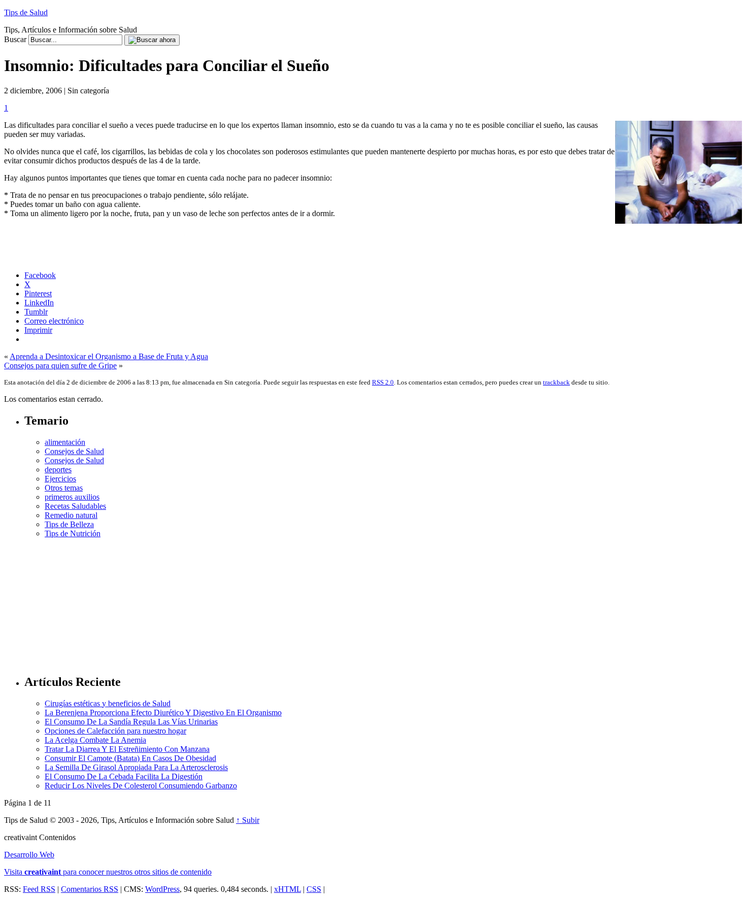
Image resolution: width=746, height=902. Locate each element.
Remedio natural (71, 515)
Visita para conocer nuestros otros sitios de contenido (108, 872)
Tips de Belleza (69, 524)
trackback (556, 382)
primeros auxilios (72, 497)
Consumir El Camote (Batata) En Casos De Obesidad (130, 758)
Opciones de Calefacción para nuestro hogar (115, 730)
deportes (58, 469)
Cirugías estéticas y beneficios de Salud (108, 703)
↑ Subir (247, 820)
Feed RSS (39, 889)
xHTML (287, 889)
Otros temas (64, 487)
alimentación (65, 442)
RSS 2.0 (383, 382)
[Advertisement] (383, 601)
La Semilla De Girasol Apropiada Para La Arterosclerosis (136, 767)
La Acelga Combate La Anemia (95, 740)
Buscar (15, 39)
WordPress (162, 889)
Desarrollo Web (29, 854)
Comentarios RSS (89, 889)
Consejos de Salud (74, 451)
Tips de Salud (26, 12)
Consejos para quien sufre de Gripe (60, 365)
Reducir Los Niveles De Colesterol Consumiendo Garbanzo (141, 785)
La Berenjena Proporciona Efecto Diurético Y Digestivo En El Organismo (163, 712)
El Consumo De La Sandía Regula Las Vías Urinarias (131, 721)
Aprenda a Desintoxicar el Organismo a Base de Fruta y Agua (109, 356)
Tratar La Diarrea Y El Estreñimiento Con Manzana (127, 749)
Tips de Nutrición (72, 533)
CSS (314, 889)
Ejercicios (60, 478)
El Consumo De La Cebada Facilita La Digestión (123, 776)
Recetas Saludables (75, 506)
